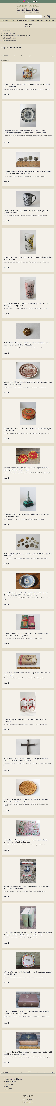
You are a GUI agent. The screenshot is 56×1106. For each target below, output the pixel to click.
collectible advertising (9, 38)
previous (5, 56)
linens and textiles (28, 20)
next (52, 56)
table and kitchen (16, 20)
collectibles (39, 20)
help (7, 1086)
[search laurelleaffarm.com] (44, 16)
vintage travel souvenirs (10, 40)
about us (9, 1084)
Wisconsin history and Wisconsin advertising (16, 36)
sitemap (9, 1089)
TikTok (38, 2)
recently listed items (14, 1079)
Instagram (28, 2)
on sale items (11, 1081)
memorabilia (6, 31)
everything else (49, 20)
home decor (5, 20)
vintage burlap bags (9, 33)
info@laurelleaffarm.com (28, 1102)
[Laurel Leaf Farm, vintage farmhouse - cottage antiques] (28, 9)
